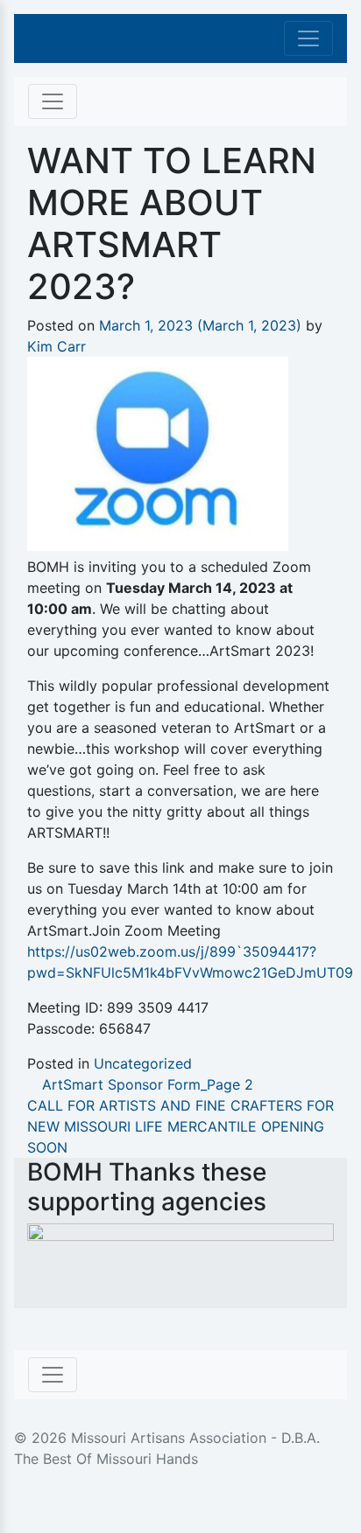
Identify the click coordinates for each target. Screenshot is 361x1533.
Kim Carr (56, 346)
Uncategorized (143, 1063)
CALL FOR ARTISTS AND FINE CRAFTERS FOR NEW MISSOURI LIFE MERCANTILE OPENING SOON (180, 1126)
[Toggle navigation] (308, 38)
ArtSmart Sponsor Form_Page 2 (145, 1084)
